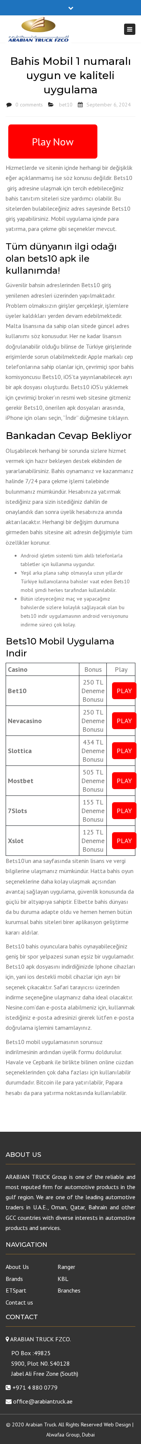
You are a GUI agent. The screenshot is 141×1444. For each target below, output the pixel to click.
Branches (69, 1290)
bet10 (66, 104)
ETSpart (16, 1290)
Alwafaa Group (63, 1434)
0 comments (29, 104)
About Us (17, 1266)
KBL (63, 1278)
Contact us (19, 1302)
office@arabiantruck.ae (43, 1401)
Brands (14, 1278)
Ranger (66, 1266)
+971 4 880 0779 (35, 1387)
